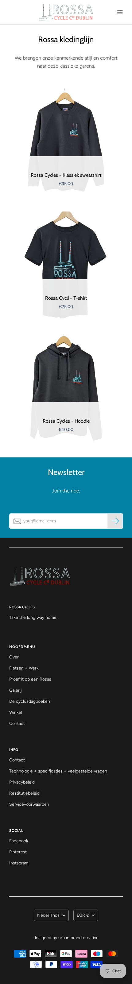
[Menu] (120, 12)
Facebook (18, 841)
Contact (17, 723)
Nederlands (48, 915)
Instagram (19, 863)
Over (14, 657)
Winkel (15, 712)
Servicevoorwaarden (29, 804)
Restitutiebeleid (24, 793)
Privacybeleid (22, 782)
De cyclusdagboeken (29, 701)
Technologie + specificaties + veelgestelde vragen (58, 771)
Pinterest (18, 852)
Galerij (15, 690)
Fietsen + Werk (24, 668)
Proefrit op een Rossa (30, 679)
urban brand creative (78, 937)
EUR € (83, 915)
